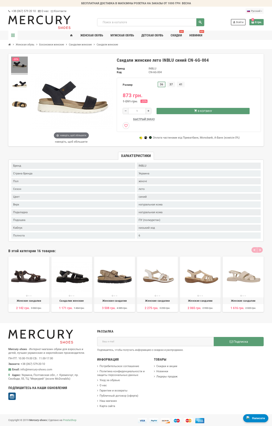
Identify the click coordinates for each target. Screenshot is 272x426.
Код (119, 72)
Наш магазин (108, 401)
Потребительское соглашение (119, 366)
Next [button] (260, 250)
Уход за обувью (110, 380)
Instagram (12, 396)
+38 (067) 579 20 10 (23, 11)
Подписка (240, 341)
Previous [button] (254, 250)
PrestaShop (69, 420)
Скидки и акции (166, 366)
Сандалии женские (71, 300)
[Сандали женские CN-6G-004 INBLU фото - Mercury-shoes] (19, 65)
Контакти (59, 11)
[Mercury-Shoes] (39, 22)
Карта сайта (107, 406)
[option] (28, 284)
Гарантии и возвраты (113, 390)
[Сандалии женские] (71, 276)
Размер (127, 84)
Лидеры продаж (166, 376)
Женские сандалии (29, 300)
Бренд (121, 68)
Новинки (162, 371)
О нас (45, 11)
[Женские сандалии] (28, 276)
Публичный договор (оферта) (119, 395)
